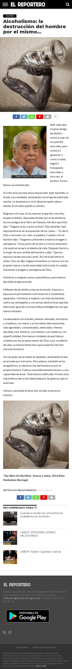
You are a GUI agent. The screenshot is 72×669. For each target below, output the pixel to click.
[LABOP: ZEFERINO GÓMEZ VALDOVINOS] (10, 538)
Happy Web (41, 666)
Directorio (22, 647)
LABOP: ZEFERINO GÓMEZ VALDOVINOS (38, 534)
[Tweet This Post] (24, 115)
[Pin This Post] (39, 115)
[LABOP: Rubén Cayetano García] (10, 557)
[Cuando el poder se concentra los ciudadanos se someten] (10, 518)
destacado (45, 490)
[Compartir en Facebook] (16, 115)
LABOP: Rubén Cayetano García (40, 551)
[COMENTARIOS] (55, 115)
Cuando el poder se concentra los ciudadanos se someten (41, 515)
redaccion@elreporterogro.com (21, 598)
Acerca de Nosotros (44, 647)
